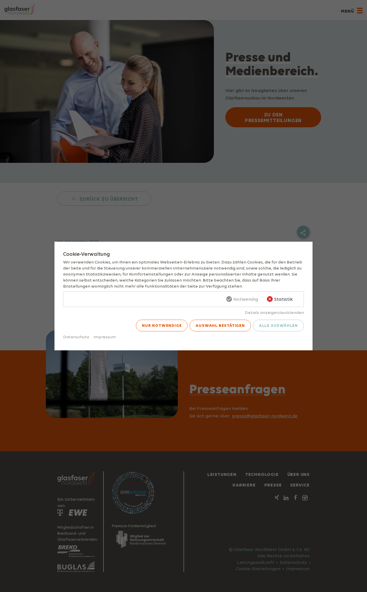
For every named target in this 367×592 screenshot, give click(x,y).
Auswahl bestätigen (220, 325)
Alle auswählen (278, 325)
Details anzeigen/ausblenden (274, 312)
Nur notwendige (161, 325)
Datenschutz (76, 336)
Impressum (104, 336)
